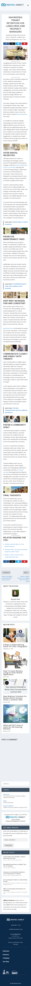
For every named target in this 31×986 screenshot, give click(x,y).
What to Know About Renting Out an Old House (14, 889)
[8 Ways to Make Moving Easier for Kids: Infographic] (15, 635)
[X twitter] (12, 979)
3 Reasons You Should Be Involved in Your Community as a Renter (14, 872)
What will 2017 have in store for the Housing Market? (13, 727)
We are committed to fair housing (15, 943)
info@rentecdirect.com (16, 929)
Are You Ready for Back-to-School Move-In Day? (15, 880)
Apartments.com (8, 328)
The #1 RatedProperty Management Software (15, 818)
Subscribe (8, 845)
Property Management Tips (13, 39)
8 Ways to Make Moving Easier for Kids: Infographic (15, 646)
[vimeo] (18, 979)
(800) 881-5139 (16, 925)
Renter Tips (19, 860)
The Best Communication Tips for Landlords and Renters (16, 410)
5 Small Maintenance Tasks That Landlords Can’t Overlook (15, 286)
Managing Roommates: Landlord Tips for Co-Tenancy (14, 865)
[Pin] (24, 43)
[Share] (6, 43)
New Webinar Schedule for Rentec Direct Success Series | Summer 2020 (15, 698)
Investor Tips (19, 892)
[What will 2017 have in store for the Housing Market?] (15, 713)
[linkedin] (15, 979)
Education (13, 37)
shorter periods (21, 114)
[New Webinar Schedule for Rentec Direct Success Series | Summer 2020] (15, 686)
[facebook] (14, 979)
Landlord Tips (21, 37)
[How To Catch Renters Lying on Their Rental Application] (15, 660)
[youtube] (16, 979)
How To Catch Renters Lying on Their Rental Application (13, 673)
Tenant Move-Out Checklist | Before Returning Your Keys (14, 857)
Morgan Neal (16, 35)
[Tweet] (12, 43)
